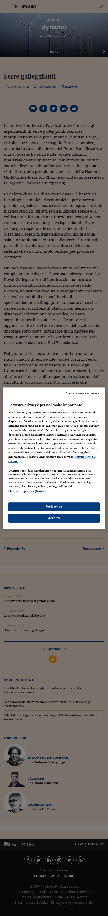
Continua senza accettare (82, 393)
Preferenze (54, 506)
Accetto (54, 518)
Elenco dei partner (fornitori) (28, 491)
